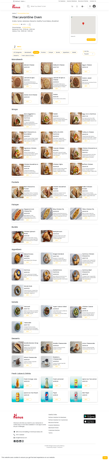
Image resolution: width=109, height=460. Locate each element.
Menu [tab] (19, 46)
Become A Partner (83, 1)
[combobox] (89, 54)
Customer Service (54, 430)
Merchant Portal (53, 428)
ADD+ (27, 71)
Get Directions (91, 39)
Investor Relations (72, 1)
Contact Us (93, 1)
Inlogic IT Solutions (57, 447)
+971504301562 (26, 27)
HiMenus (62, 446)
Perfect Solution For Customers (58, 420)
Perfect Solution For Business (57, 417)
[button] (83, 23)
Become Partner (53, 422)
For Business (62, 1)
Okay (105, 458)
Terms (50, 433)
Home (14, 13)
